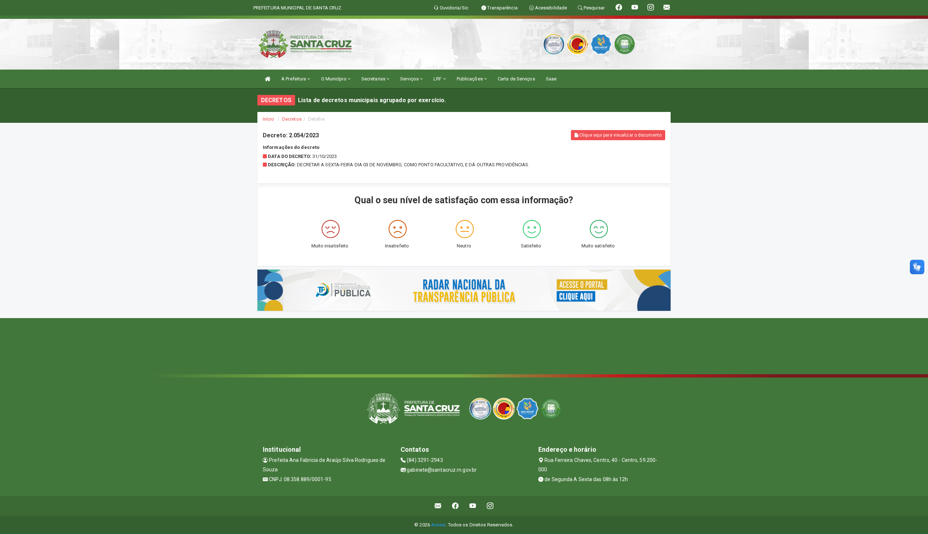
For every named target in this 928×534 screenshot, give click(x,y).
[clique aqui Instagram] (490, 506)
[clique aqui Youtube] (473, 506)
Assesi (438, 524)
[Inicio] (267, 79)
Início (268, 119)
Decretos (292, 119)
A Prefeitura (294, 79)
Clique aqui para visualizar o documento (620, 135)
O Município (334, 79)
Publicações (470, 79)
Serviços (410, 79)
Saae (551, 79)
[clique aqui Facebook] (455, 506)
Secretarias (373, 79)
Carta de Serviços (516, 79)
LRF (438, 79)
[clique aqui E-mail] (438, 506)
